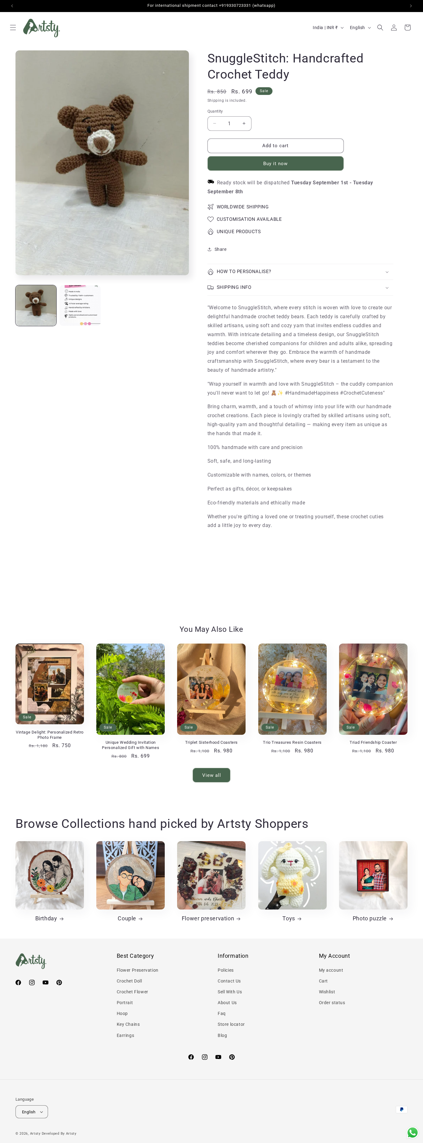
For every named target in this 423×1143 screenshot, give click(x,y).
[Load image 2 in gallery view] (79, 305)
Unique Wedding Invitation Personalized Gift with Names (130, 745)
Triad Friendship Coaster (373, 742)
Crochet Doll (129, 980)
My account (331, 970)
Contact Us (229, 980)
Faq (222, 1013)
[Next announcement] (411, 6)
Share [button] (221, 249)
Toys (288, 918)
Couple (127, 918)
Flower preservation (208, 918)
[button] (13, 27)
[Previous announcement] (12, 6)
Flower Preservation (138, 970)
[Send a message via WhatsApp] (412, 1132)
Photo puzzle (370, 918)
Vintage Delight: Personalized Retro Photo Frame (50, 735)
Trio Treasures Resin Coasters (292, 742)
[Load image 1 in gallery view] (35, 305)
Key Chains (128, 1024)
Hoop (122, 1013)
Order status (332, 1002)
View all (211, 775)
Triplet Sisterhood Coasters (211, 742)
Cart (323, 980)
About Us (227, 1002)
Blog (222, 1035)
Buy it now (275, 163)
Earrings (125, 1035)
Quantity (215, 111)
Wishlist (327, 991)
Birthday (46, 918)
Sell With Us (230, 991)
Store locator (231, 1024)
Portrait (125, 1002)
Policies (226, 970)
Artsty (35, 1134)
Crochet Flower (132, 991)
